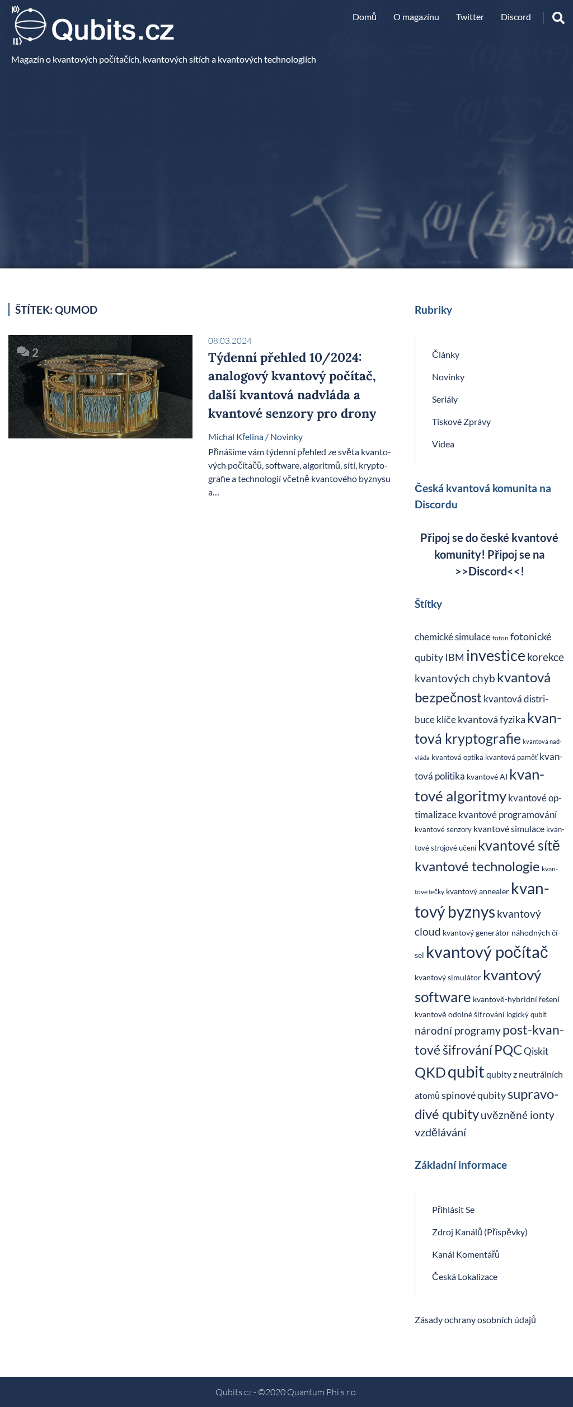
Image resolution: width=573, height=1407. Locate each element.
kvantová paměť (511, 757)
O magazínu (416, 16)
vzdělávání (440, 1132)
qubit (466, 1071)
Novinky (286, 436)
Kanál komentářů (466, 1254)
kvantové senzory (443, 829)
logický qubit (526, 1014)
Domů (365, 16)
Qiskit (536, 1051)
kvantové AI (487, 776)
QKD (430, 1072)
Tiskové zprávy (461, 421)
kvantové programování (507, 814)
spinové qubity (474, 1095)
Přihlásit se (453, 1209)
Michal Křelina (236, 436)
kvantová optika (457, 757)
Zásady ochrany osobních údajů (475, 1319)
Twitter (470, 16)
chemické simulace (453, 637)
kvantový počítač (487, 951)
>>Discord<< (487, 571)
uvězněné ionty (518, 1114)
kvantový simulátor (448, 977)
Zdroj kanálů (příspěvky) (480, 1231)
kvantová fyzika (491, 719)
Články (445, 354)
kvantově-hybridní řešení (516, 999)
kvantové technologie (477, 866)
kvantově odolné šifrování (460, 1014)
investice (495, 655)
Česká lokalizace (464, 1276)
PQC (508, 1049)
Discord (516, 16)
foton (500, 638)
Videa (443, 443)
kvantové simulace (508, 828)
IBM (454, 657)
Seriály (445, 399)
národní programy (458, 1030)
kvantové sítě (519, 845)
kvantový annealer (477, 891)
